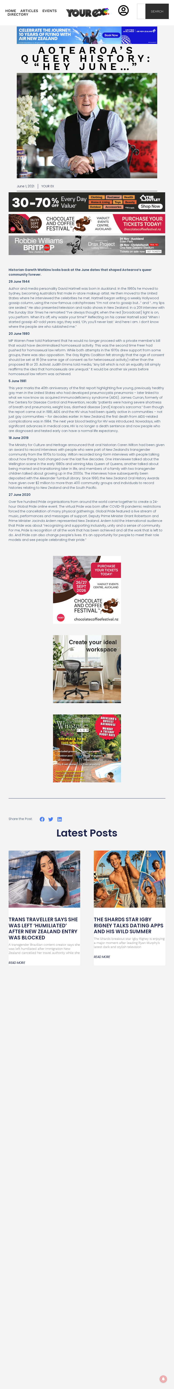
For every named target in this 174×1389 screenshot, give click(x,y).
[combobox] (141, 11)
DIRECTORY (17, 14)
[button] (42, 819)
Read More (17, 962)
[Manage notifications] (163, 1379)
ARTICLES (29, 11)
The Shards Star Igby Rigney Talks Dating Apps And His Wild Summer (128, 925)
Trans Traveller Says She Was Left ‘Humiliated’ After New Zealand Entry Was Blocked (43, 928)
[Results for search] (141, 21)
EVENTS (49, 11)
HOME (10, 11)
